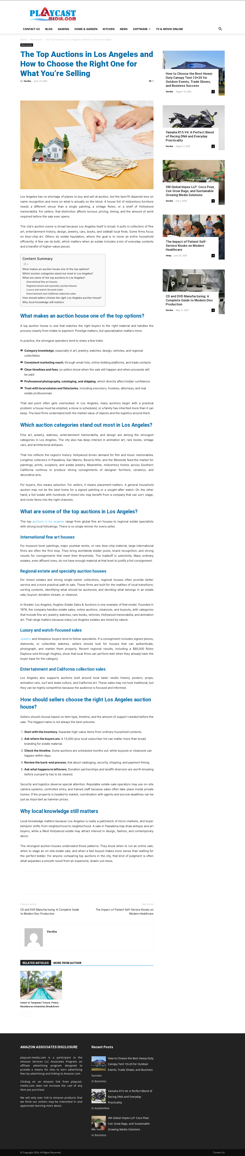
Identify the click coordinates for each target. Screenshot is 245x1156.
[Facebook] (24, 89)
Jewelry (25, 639)
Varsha (27, 81)
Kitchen (108, 29)
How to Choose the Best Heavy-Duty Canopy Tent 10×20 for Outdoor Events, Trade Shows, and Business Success (189, 80)
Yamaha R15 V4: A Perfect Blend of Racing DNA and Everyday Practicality (190, 136)
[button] (220, 29)
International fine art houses (41, 281)
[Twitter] (33, 89)
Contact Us (31, 29)
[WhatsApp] (50, 89)
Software (140, 29)
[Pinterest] (42, 89)
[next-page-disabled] (28, 1014)
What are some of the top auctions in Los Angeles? (53, 277)
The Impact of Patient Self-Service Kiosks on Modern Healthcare (125, 911)
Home (23, 39)
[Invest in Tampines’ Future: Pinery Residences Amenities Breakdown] (41, 985)
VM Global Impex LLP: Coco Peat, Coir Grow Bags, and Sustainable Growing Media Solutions (190, 191)
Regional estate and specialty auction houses (51, 285)
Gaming (63, 29)
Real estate (36, 39)
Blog (48, 29)
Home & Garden (85, 29)
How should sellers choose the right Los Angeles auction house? (61, 297)
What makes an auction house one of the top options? (55, 269)
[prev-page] (22, 1014)
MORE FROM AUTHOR (67, 963)
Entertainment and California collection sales (51, 293)
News (124, 29)
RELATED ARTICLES (36, 963)
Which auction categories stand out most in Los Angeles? (57, 273)
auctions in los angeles (48, 521)
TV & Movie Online (169, 29)
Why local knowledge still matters (43, 302)
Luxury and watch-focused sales (44, 289)
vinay (168, 255)
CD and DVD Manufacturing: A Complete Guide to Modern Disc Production (49, 911)
